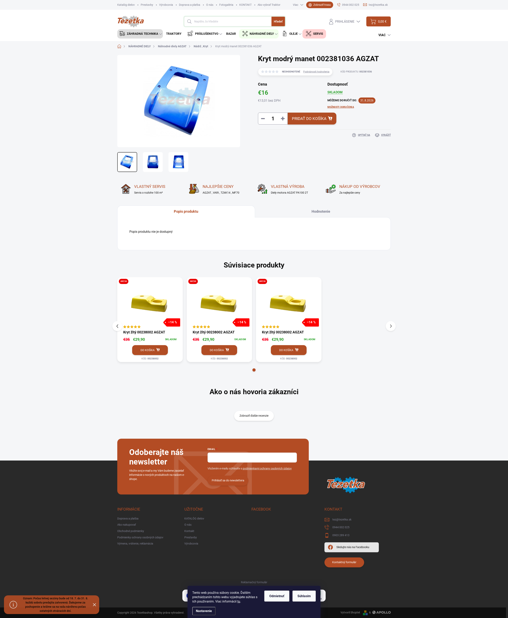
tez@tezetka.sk (341, 519)
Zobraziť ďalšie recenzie (254, 415)
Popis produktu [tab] (186, 211)
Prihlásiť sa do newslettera (228, 480)
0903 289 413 (340, 535)
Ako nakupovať (126, 524)
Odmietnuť (276, 596)
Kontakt (189, 531)
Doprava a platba (189, 4)
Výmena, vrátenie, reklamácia (135, 543)
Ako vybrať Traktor (269, 4)
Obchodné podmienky (130, 531)
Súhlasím (304, 596)
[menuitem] (140, 34)
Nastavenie (204, 611)
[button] (254, 370)
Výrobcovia (166, 4)
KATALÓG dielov (194, 518)
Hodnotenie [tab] (321, 211)
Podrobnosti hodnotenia (316, 71)
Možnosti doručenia (340, 107)
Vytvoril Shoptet (350, 612)
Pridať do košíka (309, 118)
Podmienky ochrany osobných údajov (140, 537)
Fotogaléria (226, 4)
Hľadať (278, 21)
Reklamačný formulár (254, 582)
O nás (209, 4)
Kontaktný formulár (344, 562)
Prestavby (147, 4)
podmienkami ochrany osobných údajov (267, 468)
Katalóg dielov (126, 4)
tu (238, 601)
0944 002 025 (340, 527)
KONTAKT (245, 4)
